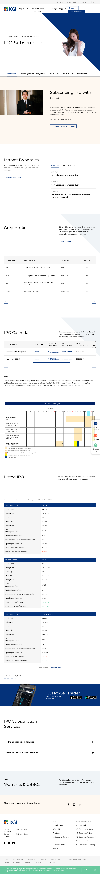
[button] (76, 2)
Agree (87, 870)
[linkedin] (74, 805)
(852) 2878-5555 (21, 829)
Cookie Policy (59, 871)
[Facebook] (68, 805)
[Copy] (80, 805)
